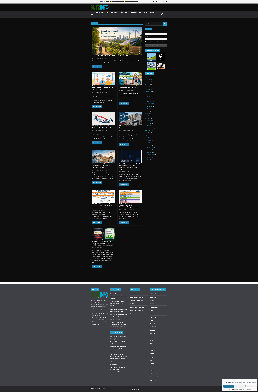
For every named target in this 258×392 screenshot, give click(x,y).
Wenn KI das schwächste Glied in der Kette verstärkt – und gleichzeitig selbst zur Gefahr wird (130, 166)
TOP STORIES (154, 373)
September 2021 (149, 154)
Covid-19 (153, 326)
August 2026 (148, 77)
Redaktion (104, 58)
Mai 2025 (147, 113)
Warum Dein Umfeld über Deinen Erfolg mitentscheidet (118, 370)
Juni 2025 (147, 111)
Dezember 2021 (149, 147)
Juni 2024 (147, 132)
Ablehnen (239, 386)
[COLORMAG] (99, 293)
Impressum (248, 389)
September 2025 (149, 103)
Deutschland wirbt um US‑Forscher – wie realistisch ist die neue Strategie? (102, 165)
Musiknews (117, 289)
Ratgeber (152, 350)
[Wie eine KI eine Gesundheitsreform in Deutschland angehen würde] (130, 196)
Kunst (151, 337)
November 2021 (149, 149)
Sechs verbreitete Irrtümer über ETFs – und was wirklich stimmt (103, 204)
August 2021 (148, 157)
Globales (152, 333)
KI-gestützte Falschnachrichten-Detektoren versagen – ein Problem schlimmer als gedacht (103, 243)
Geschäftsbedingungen (137, 307)
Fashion (127, 12)
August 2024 (148, 130)
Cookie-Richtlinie (232, 389)
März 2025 (147, 118)
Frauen (152, 320)
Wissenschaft (154, 377)
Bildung (152, 300)
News (151, 343)
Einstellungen (250, 386)
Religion (152, 357)
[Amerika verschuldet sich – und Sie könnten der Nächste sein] (103, 118)
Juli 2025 (147, 108)
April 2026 (147, 86)
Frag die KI (153, 317)
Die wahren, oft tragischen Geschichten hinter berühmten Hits (118, 317)
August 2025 (148, 106)
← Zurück (93, 272)
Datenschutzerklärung (240, 389)
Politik (106, 12)
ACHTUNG (153, 293)
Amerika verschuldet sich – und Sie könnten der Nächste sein (102, 126)
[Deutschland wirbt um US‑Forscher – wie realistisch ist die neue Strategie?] (103, 156)
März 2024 (147, 137)
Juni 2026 (147, 82)
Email (146, 36)
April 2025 (147, 116)
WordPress (153, 380)
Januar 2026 (148, 94)
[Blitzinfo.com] (92, 14)
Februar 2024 (148, 140)
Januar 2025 (148, 123)
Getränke (152, 330)
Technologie (99, 12)
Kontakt (151, 12)
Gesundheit (114, 12)
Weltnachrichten (136, 12)
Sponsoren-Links (108, 16)
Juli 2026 (147, 79)
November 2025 (149, 99)
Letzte (151, 340)
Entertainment (154, 307)
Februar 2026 (148, 91)
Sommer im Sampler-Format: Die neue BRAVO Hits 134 (118, 304)
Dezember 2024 (149, 125)
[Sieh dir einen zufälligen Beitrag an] (166, 14)
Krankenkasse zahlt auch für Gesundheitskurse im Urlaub (128, 86)
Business (152, 303)
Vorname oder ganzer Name (151, 31)
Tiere (151, 370)
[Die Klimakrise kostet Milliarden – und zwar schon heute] (117, 41)
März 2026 (147, 89)
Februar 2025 (148, 120)
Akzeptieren (229, 386)
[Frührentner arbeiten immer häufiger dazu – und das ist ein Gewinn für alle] (103, 78)
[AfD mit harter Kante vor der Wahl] (130, 118)
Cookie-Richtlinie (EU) (136, 300)
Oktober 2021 (148, 152)
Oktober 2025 (148, 101)
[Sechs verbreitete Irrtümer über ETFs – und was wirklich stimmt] (103, 196)
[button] (117, 13)
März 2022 (147, 142)
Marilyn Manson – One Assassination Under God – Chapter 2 (118, 296)
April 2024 (147, 135)
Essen (151, 310)
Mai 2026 (147, 84)
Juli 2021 (147, 159)
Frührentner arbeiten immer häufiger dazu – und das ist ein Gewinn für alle (102, 87)
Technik (152, 363)
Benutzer (98, 16)
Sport (121, 12)
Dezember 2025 (149, 96)
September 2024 (149, 128)
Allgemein (153, 297)
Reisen (145, 12)
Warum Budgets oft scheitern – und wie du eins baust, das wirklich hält (118, 356)
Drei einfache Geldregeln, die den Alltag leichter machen (118, 349)
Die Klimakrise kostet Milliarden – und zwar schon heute (111, 55)
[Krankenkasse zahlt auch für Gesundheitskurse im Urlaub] (130, 78)
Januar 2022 (148, 145)
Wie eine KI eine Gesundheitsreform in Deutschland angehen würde (129, 205)
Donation (132, 314)
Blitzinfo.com (102, 388)
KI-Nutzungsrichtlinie (136, 310)
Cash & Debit (117, 332)
